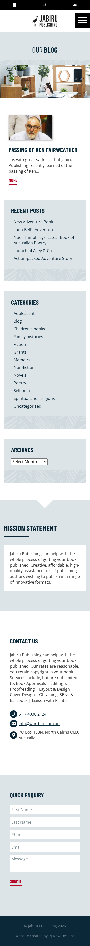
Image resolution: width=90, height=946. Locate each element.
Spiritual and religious (34, 398)
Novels (20, 375)
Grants (20, 352)
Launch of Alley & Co (33, 250)
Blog (18, 321)
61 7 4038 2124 (32, 714)
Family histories (28, 336)
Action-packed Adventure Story (43, 258)
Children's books (29, 329)
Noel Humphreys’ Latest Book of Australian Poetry (44, 240)
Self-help (22, 390)
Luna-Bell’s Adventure (34, 229)
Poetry (20, 383)
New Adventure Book (33, 222)
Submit (16, 881)
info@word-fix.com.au (39, 723)
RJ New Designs (62, 935)
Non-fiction (24, 367)
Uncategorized (28, 406)
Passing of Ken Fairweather (43, 149)
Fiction (20, 344)
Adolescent (24, 313)
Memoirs (22, 360)
